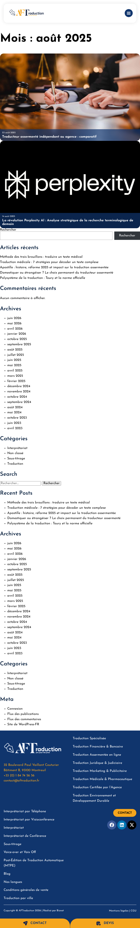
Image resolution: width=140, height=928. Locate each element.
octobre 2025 (17, 339)
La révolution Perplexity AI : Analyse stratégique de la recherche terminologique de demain (67, 222)
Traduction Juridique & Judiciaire (97, 763)
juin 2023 (14, 423)
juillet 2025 (15, 355)
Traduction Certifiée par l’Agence (97, 787)
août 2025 (14, 349)
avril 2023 (14, 428)
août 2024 (15, 407)
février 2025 (16, 381)
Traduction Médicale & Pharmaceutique (102, 779)
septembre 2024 (19, 402)
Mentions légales (119, 910)
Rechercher (8, 229)
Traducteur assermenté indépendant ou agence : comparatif (49, 136)
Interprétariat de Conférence (25, 836)
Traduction (15, 464)
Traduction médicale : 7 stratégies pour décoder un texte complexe (49, 262)
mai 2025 (14, 365)
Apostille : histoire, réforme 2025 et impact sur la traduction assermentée (54, 267)
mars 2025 (15, 376)
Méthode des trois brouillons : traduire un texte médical (41, 257)
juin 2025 (14, 360)
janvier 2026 (16, 334)
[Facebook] (111, 825)
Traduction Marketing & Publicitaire (100, 771)
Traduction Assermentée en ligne (97, 755)
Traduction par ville (18, 898)
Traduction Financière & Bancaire (98, 746)
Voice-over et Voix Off (20, 852)
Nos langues (13, 882)
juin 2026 (14, 318)
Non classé (15, 453)
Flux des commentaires (24, 719)
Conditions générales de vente (26, 890)
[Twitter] (131, 825)
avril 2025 (14, 370)
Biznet (60, 910)
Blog (7, 874)
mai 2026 (14, 323)
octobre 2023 (17, 418)
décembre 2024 (18, 386)
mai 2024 (14, 412)
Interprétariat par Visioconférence (29, 819)
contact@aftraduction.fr (21, 780)
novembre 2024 (18, 391)
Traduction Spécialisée (89, 738)
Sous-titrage (16, 458)
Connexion (15, 709)
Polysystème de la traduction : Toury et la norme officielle (42, 278)
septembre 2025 (19, 344)
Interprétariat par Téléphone (25, 811)
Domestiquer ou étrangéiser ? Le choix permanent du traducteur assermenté (56, 272)
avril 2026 (15, 329)
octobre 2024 (17, 397)
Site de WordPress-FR (23, 724)
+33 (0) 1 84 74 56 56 (19, 775)
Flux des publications (23, 714)
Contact (38, 923)
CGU (133, 910)
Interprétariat (17, 448)
